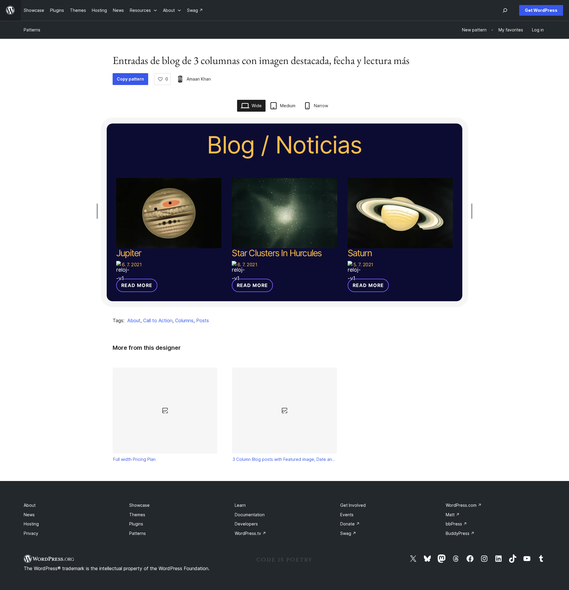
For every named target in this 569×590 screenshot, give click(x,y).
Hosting (31, 523)
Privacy (31, 533)
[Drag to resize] (99, 211)
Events (347, 514)
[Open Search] (505, 10)
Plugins (136, 523)
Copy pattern (130, 78)
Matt (453, 514)
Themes (137, 514)
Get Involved (353, 505)
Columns (184, 320)
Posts (202, 320)
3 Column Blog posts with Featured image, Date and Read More (284, 459)
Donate (350, 523)
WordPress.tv (250, 533)
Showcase (139, 505)
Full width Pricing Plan (134, 459)
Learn (240, 505)
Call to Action (157, 320)
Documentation (250, 514)
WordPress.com (464, 505)
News (29, 514)
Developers (246, 523)
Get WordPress (541, 10)
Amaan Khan (199, 78)
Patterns (32, 29)
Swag (348, 533)
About (133, 320)
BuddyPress (460, 533)
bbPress (456, 523)
